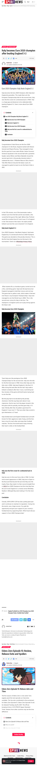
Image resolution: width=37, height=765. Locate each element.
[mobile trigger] (3, 2)
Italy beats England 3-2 (13, 123)
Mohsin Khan (9, 663)
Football (19, 613)
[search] (25, 2)
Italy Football (25, 613)
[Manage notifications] (4, 761)
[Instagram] (34, 626)
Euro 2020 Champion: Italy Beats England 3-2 (16, 116)
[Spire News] (14, 2)
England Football (12, 611)
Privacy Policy (22, 760)
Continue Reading (18, 734)
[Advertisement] (18, 26)
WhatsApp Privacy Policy (24, 241)
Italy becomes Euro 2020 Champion (16, 119)
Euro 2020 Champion (22, 611)
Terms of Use (8, 761)
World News (12, 46)
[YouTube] (32, 626)
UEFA (5, 486)
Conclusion (10, 134)
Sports (5, 46)
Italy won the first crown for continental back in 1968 (18, 130)
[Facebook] (30, 626)
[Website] (28, 626)
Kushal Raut (9, 62)
